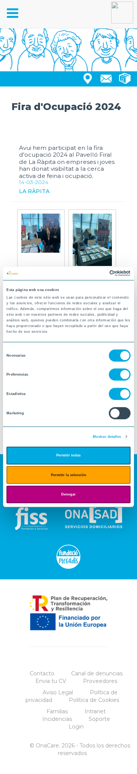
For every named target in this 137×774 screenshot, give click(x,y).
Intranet (95, 711)
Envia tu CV (50, 681)
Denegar (68, 494)
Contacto (42, 673)
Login (76, 726)
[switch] (120, 375)
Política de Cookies (94, 700)
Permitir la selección (68, 475)
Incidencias (57, 719)
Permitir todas (68, 455)
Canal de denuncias (97, 673)
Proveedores (100, 681)
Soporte (99, 719)
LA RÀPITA (34, 191)
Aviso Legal (58, 692)
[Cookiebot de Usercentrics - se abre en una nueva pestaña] (98, 274)
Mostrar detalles (107, 437)
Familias (57, 711)
